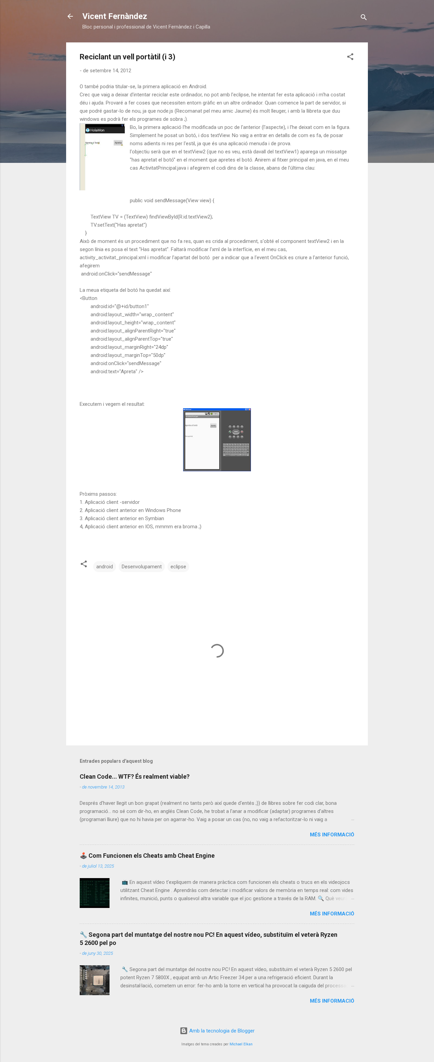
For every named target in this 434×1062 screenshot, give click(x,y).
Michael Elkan (241, 1044)
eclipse (178, 567)
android (104, 567)
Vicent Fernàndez (114, 16)
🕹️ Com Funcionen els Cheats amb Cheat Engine (147, 855)
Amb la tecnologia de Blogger (221, 1031)
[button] (350, 58)
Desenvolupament (142, 567)
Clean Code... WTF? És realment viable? (135, 776)
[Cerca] (364, 18)
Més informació (332, 835)
